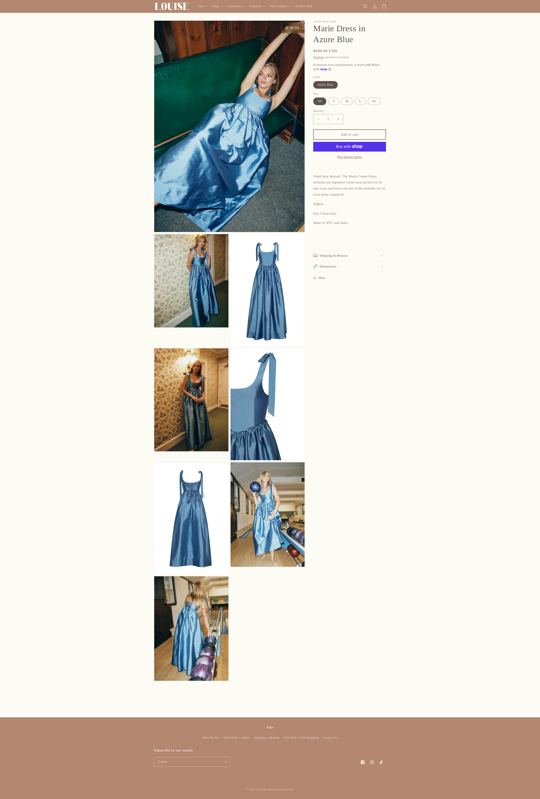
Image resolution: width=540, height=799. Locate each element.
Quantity (318, 110)
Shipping (318, 57)
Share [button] (321, 277)
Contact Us (330, 737)
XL (374, 101)
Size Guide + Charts (236, 737)
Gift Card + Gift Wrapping (301, 737)
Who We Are (211, 737)
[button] (203, 6)
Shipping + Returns (266, 737)
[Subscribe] (225, 762)
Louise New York (264, 789)
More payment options (349, 156)
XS (320, 101)
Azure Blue (325, 84)
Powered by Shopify (283, 789)
